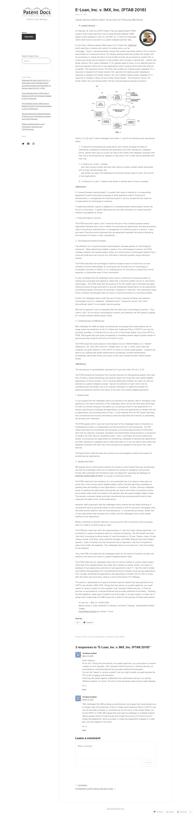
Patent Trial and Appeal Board (93, 637)
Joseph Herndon (88, 25)
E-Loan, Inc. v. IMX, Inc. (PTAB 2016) (110, 9)
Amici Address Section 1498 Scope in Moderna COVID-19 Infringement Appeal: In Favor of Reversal (37, 95)
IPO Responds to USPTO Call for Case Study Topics (94, 789)
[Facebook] (28, 143)
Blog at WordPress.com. (115, 809)
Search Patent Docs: (30, 56)
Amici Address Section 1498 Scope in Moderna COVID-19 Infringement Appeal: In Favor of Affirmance (37, 106)
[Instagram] (33, 143)
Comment (148, 762)
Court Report (82, 785)
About (24, 32)
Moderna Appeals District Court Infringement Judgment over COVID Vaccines (33, 126)
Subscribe (28, 37)
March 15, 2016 (88, 656)
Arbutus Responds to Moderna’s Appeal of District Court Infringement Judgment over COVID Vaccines (36, 116)
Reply (84, 689)
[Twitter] (23, 143)
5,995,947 (132, 45)
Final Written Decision (88, 611)
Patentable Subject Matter (115, 637)
